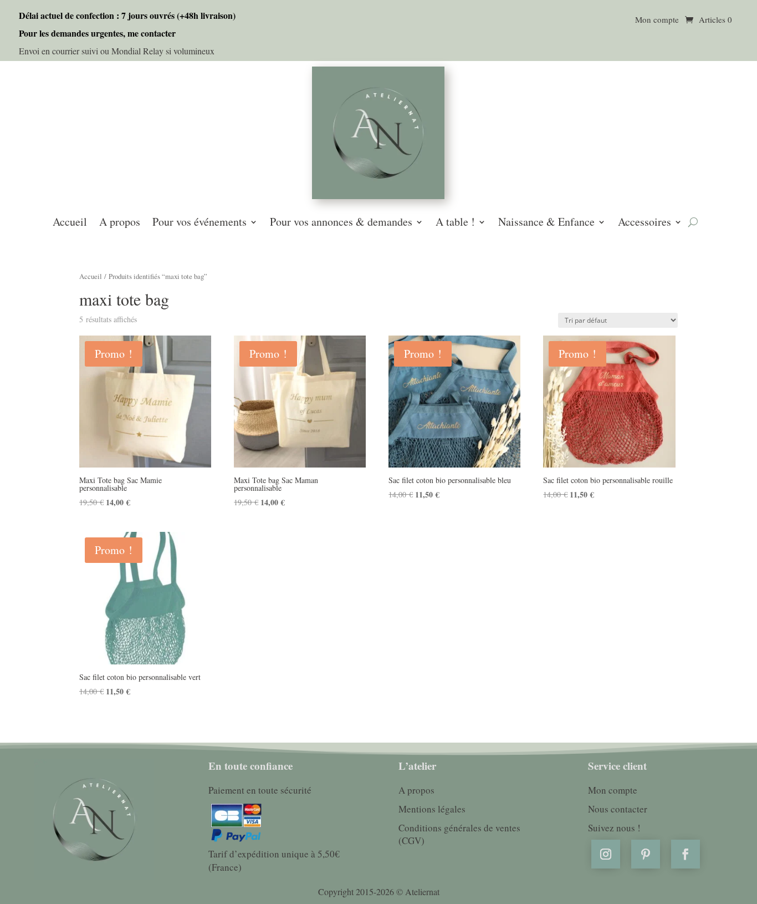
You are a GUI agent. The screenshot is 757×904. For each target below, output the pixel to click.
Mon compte (657, 20)
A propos (119, 223)
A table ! (455, 223)
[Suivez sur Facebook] (685, 854)
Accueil (70, 223)
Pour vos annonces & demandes (341, 223)
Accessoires (644, 223)
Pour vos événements (199, 223)
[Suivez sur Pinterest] (645, 854)
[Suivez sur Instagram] (605, 854)
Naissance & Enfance (546, 223)
